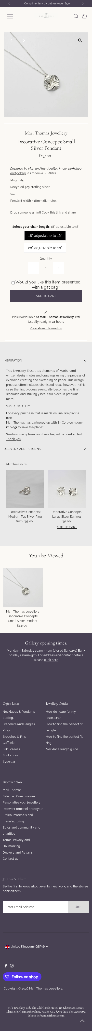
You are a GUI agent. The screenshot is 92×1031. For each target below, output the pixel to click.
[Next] (23, 40)
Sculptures (10, 755)
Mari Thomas (12, 790)
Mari (31, 168)
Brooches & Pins (14, 736)
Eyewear (9, 761)
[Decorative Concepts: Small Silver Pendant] (23, 587)
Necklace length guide (62, 749)
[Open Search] (76, 16)
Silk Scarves (11, 749)
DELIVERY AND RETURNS (22, 449)
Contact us (10, 858)
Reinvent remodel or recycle (23, 809)
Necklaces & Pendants (19, 711)
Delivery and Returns (18, 852)
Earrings (8, 718)
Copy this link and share (59, 212)
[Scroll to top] (82, 1021)
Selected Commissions (19, 796)
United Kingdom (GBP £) (28, 946)
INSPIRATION (13, 360)
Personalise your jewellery (21, 802)
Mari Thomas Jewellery (45, 988)
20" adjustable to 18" (45, 248)
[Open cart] (84, 16)
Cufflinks (9, 743)
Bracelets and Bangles (19, 724)
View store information (46, 328)
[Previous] (11, 40)
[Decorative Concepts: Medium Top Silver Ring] (25, 489)
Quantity (46, 258)
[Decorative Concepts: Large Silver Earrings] (67, 489)
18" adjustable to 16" (45, 236)
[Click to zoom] (80, 40)
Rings (7, 730)
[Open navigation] (14, 16)
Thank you (13, 439)
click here (51, 660)
